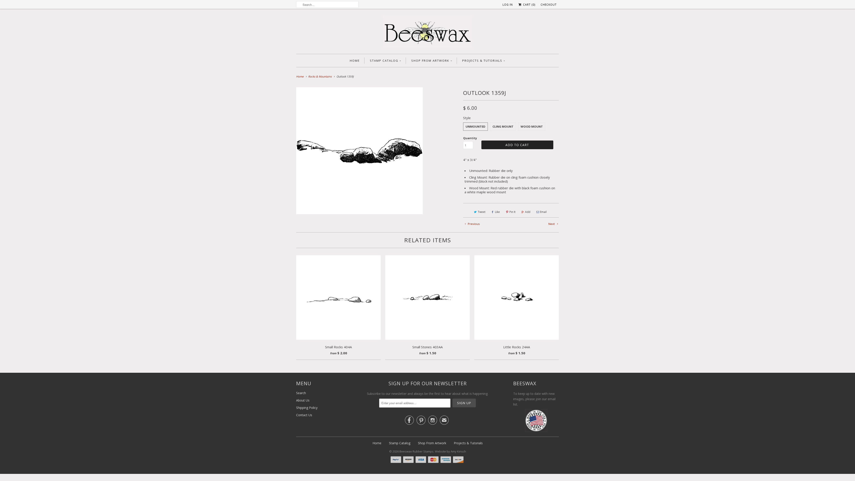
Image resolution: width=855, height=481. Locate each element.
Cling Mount (503, 126)
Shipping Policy (307, 408)
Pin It (512, 212)
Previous (473, 224)
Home (355, 61)
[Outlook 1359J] (359, 150)
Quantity (470, 138)
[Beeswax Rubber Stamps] (427, 32)
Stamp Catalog (384, 61)
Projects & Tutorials (482, 61)
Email (543, 212)
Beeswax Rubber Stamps (416, 451)
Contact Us (304, 415)
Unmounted (475, 126)
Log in (508, 4)
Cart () (528, 4)
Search (301, 393)
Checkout (549, 4)
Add (527, 212)
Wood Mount (532, 126)
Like (497, 212)
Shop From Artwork (430, 61)
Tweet (481, 212)
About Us (302, 400)
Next (551, 224)
